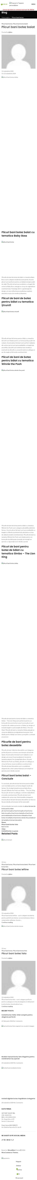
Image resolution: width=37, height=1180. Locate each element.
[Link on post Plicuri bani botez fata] (18, 579)
